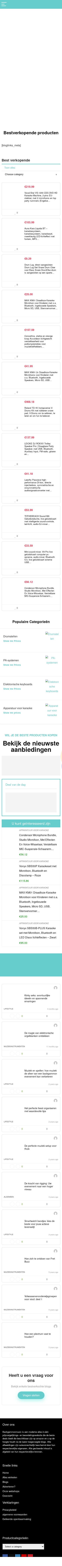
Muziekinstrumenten (14, 1046)
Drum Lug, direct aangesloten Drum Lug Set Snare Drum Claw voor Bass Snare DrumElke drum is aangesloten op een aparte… (40, 268)
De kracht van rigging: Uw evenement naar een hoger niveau (38, 1186)
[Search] (57, 4)
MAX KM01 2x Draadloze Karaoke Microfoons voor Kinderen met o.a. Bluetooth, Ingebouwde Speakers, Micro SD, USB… (40, 376)
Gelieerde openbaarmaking (16, 1519)
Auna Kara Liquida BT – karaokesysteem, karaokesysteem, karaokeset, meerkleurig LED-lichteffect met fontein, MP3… (39, 233)
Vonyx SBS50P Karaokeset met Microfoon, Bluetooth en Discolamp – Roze (37, 870)
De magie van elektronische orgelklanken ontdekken (39, 1034)
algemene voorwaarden (14, 1514)
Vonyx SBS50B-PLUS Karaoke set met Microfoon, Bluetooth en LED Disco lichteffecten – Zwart (37, 932)
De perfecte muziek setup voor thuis (40, 1147)
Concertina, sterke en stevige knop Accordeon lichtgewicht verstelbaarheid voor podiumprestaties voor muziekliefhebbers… (38, 341)
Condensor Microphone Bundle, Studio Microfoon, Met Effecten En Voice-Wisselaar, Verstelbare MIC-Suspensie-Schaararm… (39, 591)
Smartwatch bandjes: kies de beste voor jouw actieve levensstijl (39, 1224)
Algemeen (9, 1196)
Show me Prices (12, 640)
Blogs (5, 1482)
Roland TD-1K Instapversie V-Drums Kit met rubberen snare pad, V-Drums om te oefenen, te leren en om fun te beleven (39, 411)
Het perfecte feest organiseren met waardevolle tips (40, 1109)
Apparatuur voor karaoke (34, 830)
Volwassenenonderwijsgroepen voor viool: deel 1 (40, 1297)
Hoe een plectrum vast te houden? (37, 1335)
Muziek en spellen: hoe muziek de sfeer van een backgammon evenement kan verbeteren (40, 1073)
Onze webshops (10, 1491)
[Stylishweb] (55, 988)
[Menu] (4, 4)
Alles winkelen (9, 1477)
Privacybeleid (9, 1509)
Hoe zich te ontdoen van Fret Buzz (39, 1260)
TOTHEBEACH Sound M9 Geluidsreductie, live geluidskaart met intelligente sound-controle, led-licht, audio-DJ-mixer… (40, 520)
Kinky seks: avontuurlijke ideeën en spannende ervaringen (37, 998)
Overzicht (7, 1495)
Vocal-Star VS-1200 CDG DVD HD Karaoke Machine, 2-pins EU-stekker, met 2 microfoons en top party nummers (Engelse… (40, 196)
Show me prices (12, 712)
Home (5, 1472)
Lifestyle (8, 1008)
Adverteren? (8, 1486)
